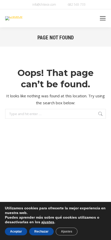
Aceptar (16, 231)
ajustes (47, 222)
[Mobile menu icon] (103, 18)
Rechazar (41, 231)
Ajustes (66, 231)
